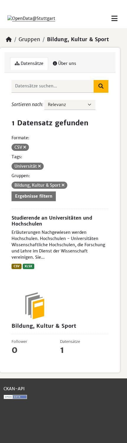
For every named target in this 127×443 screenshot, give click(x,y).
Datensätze (31, 63)
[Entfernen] (24, 147)
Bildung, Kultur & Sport (78, 39)
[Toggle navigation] (114, 18)
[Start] (9, 39)
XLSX (28, 266)
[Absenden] (101, 86)
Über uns (66, 63)
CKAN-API (14, 388)
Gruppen (29, 39)
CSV (16, 266)
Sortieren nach (27, 104)
